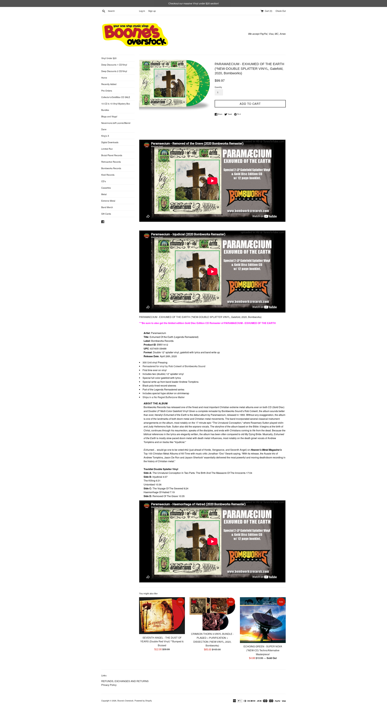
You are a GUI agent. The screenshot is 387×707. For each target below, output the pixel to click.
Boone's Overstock (125, 700)
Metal (104, 194)
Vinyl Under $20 (109, 58)
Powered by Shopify (143, 700)
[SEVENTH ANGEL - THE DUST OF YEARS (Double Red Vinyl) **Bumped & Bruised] (162, 615)
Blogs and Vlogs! (109, 116)
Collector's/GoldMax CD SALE (115, 97)
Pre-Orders (106, 90)
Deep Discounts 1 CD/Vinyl (114, 64)
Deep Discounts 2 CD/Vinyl (114, 71)
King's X (105, 135)
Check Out (281, 10)
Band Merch (107, 207)
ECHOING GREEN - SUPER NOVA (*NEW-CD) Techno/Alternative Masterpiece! (263, 650)
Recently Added (108, 84)
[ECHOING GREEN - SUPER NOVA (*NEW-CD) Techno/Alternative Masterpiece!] (263, 620)
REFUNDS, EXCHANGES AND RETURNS (125, 681)
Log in (142, 10)
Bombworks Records (111, 168)
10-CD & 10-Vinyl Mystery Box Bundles (115, 106)
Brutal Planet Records (111, 155)
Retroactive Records (111, 161)
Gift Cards (106, 213)
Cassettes (106, 187)
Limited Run (107, 148)
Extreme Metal (108, 200)
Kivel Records (107, 174)
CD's (103, 181)
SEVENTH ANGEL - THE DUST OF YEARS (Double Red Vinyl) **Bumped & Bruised (162, 641)
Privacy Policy (109, 685)
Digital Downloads (109, 142)
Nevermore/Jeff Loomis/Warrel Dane (115, 126)
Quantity (218, 87)
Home (104, 77)
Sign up (152, 10)
